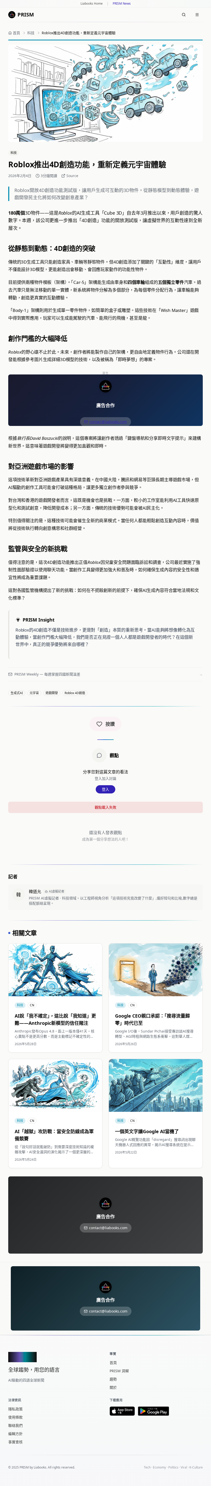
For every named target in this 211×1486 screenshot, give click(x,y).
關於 (113, 1387)
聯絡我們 (15, 1425)
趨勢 (113, 1379)
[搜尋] (183, 14)
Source (72, 175)
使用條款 (15, 1417)
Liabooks (40, 1467)
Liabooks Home (92, 4)
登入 (105, 789)
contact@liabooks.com (108, 421)
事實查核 (15, 1441)
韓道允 (35, 891)
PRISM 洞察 (119, 1370)
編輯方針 (15, 1433)
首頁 (113, 1362)
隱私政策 (15, 1408)
